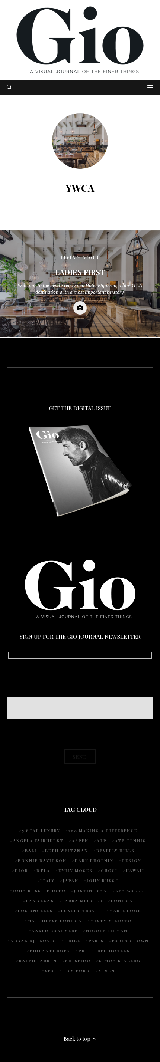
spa (49, 970)
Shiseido (78, 960)
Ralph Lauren (38, 960)
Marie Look (125, 910)
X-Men (106, 970)
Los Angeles (35, 910)
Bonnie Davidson (42, 860)
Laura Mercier (82, 900)
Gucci (109, 870)
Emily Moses (75, 870)
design (131, 860)
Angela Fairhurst (38, 840)
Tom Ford (76, 970)
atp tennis (130, 840)
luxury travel (81, 910)
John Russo (103, 880)
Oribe (72, 940)
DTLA (43, 870)
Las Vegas (40, 900)
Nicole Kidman (107, 930)
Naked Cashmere (55, 930)
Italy (47, 880)
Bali (31, 850)
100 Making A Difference (102, 830)
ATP (102, 840)
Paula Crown (130, 940)
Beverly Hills (115, 850)
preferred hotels (104, 950)
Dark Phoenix (94, 860)
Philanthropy (50, 950)
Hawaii (135, 870)
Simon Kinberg (120, 960)
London (122, 900)
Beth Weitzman (66, 850)
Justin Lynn (90, 890)
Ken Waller (131, 890)
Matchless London (55, 920)
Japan (71, 880)
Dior (21, 870)
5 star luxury (41, 830)
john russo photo (39, 890)
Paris (96, 940)
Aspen (80, 840)
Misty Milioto (111, 920)
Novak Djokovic (33, 940)
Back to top (78, 1038)
